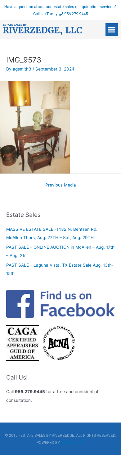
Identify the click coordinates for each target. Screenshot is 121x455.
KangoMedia (72, 442)
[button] (111, 29)
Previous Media (60, 184)
